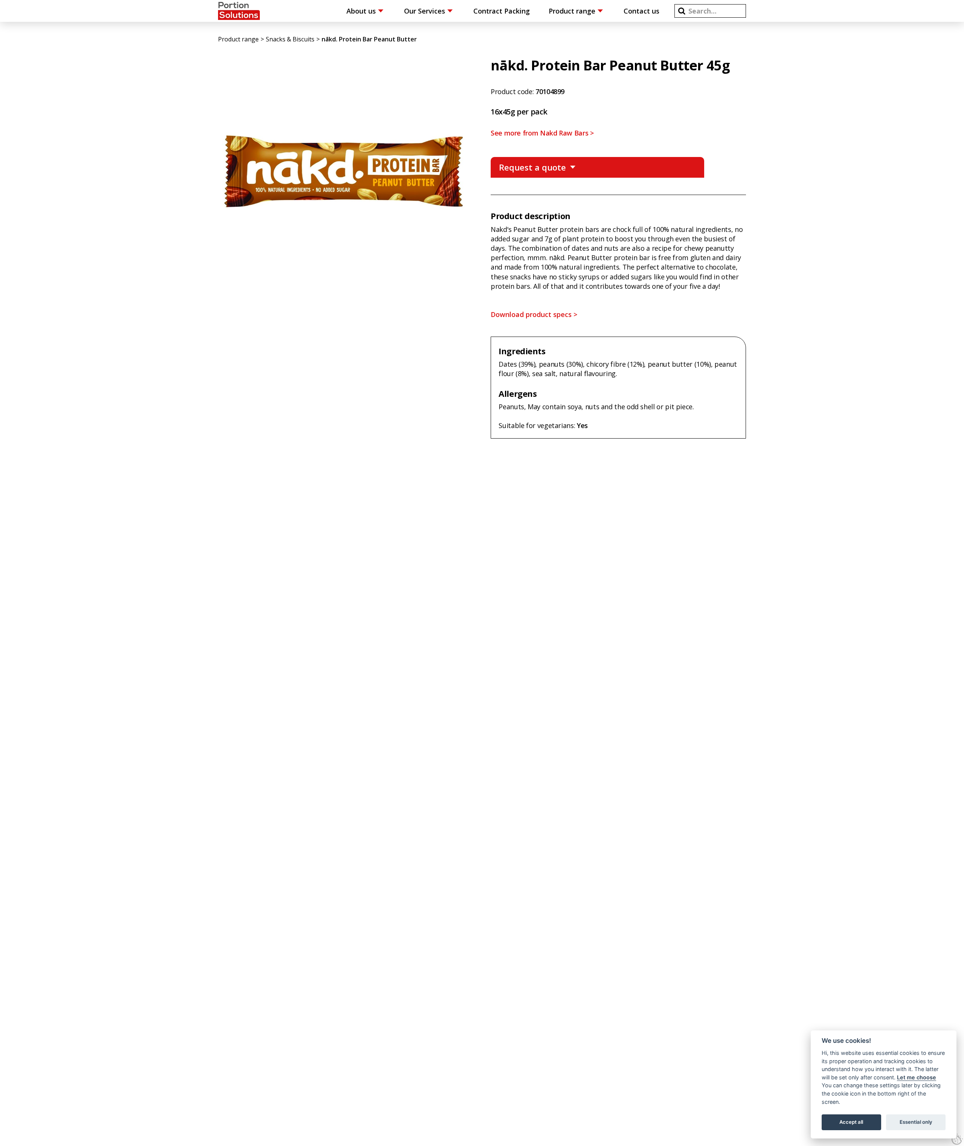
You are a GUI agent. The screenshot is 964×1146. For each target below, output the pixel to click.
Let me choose (916, 1077)
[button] (681, 11)
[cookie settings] (957, 1139)
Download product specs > (534, 314)
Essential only (916, 1122)
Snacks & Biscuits (290, 39)
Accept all (851, 1122)
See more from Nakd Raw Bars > (542, 132)
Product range (238, 39)
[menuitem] (366, 11)
